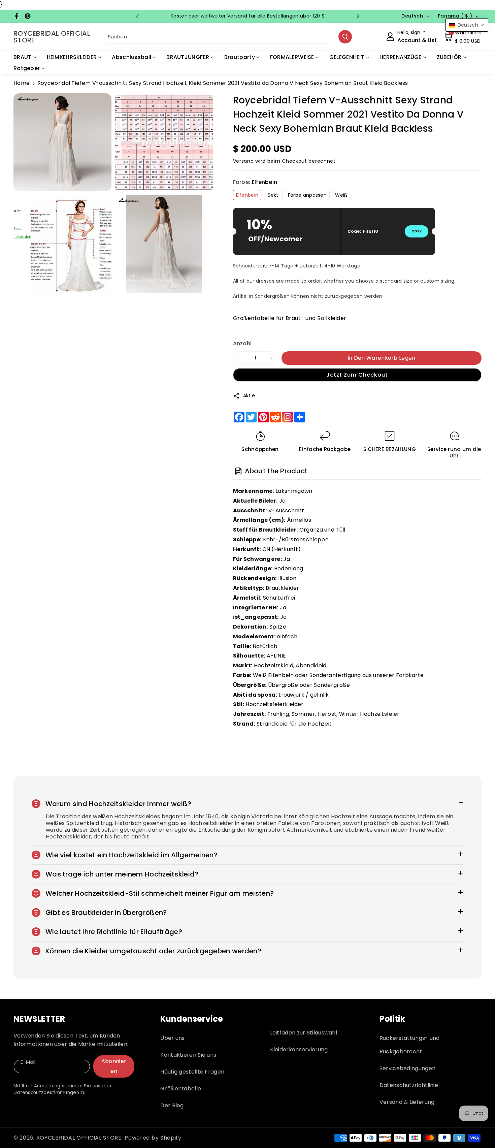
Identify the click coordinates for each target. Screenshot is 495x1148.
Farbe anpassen (307, 195)
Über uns (172, 1038)
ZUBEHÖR (449, 57)
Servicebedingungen (407, 1068)
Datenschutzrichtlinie (409, 1085)
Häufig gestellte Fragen (192, 1072)
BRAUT (22, 57)
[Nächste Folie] (358, 16)
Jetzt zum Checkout (357, 375)
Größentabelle (180, 1088)
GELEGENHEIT (346, 57)
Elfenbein (247, 195)
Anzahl (242, 343)
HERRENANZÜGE (401, 57)
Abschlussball (131, 57)
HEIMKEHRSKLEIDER (72, 57)
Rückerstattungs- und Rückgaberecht (410, 1044)
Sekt (273, 195)
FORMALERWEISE (292, 57)
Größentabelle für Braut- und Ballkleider (289, 318)
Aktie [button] (249, 395)
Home (21, 83)
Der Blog (172, 1105)
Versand (243, 161)
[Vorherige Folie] (137, 16)
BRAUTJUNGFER (187, 57)
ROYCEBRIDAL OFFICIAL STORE (79, 1138)
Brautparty (239, 57)
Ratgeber (26, 68)
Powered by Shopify (153, 1138)
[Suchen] (345, 36)
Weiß (341, 195)
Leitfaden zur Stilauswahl (303, 1033)
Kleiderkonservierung (299, 1049)
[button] (462, 36)
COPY (416, 231)
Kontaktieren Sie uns (188, 1055)
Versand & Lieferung (407, 1102)
